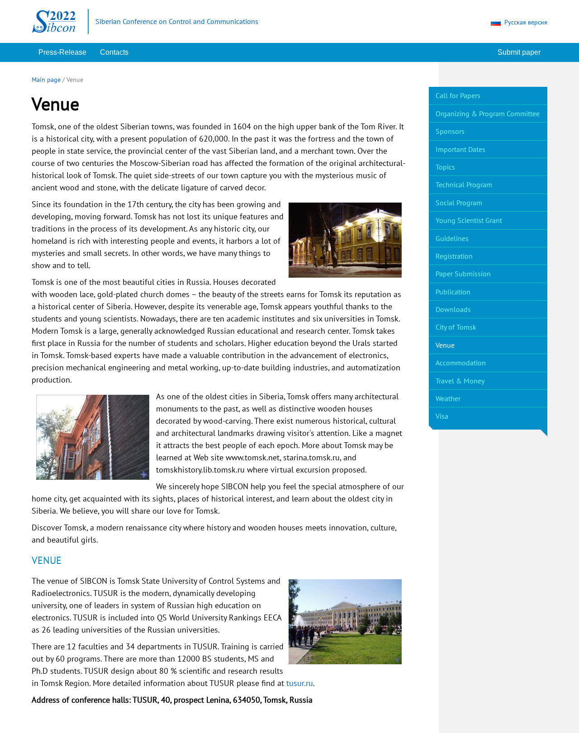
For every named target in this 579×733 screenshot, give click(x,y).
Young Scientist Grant (469, 220)
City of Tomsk (456, 326)
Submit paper (519, 52)
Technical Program (464, 184)
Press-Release (62, 52)
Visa (442, 416)
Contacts (114, 52)
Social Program (459, 202)
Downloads (453, 309)
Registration (454, 255)
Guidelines (452, 238)
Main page (46, 80)
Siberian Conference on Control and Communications (176, 21)
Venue (445, 345)
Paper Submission (463, 273)
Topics (445, 166)
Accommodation (461, 362)
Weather (448, 398)
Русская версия (525, 22)
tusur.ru (299, 683)
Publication (453, 291)
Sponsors (450, 131)
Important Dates (460, 149)
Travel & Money (460, 380)
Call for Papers (458, 95)
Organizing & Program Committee (488, 113)
